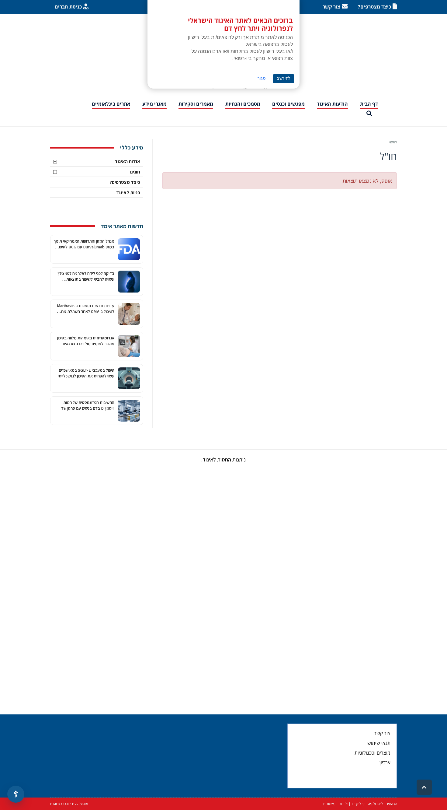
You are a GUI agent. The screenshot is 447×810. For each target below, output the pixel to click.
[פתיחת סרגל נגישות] (15, 794)
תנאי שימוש (378, 743)
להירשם (283, 78)
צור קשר (382, 733)
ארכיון (384, 762)
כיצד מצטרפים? (125, 182)
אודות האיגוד (127, 161)
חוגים (135, 172)
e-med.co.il (60, 803)
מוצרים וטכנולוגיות (372, 752)
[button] (369, 113)
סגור (262, 78)
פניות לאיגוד (128, 192)
